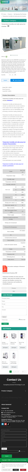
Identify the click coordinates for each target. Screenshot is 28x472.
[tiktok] (8, 424)
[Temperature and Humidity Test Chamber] (14, 355)
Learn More (14, 9)
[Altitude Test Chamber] (14, 336)
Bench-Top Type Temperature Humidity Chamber (22, 343)
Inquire (5, 80)
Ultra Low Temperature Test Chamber (5, 362)
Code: (4, 91)
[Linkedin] (2, 424)
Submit (5, 323)
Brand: (4, 89)
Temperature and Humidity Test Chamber (13, 362)
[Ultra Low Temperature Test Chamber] (5, 355)
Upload (4, 317)
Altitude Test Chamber (13, 343)
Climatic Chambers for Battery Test (5, 343)
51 (23, 371)
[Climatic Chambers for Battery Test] (5, 336)
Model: (4, 87)
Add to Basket (18, 80)
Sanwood (9, 283)
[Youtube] (5, 424)
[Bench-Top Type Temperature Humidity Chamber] (22, 336)
